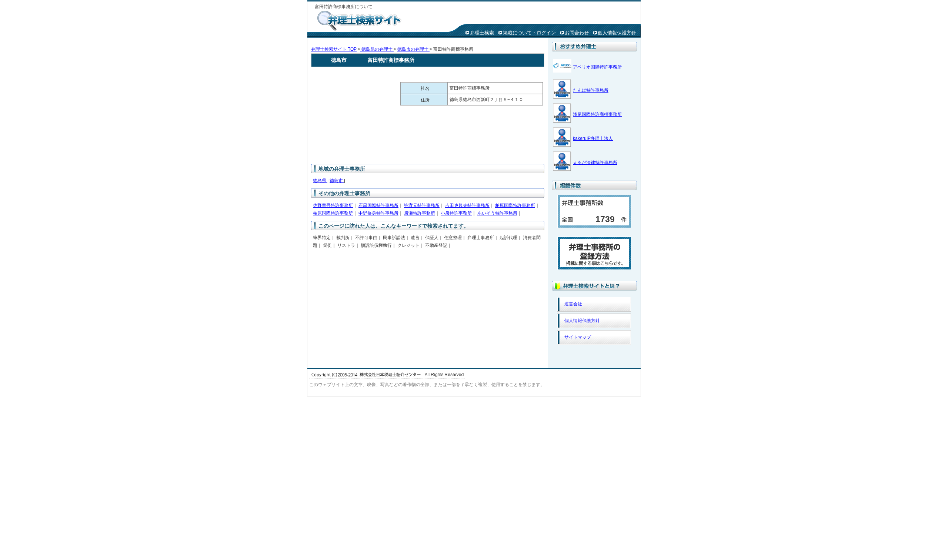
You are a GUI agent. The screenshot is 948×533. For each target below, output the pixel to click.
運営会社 (573, 303)
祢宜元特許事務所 (422, 205)
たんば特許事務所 (590, 90)
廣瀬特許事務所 (419, 213)
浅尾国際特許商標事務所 (597, 114)
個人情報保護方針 (617, 33)
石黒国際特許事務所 (378, 205)
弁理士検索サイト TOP (334, 49)
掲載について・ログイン (529, 33)
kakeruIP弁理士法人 (593, 138)
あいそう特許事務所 (497, 213)
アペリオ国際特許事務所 (597, 67)
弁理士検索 (482, 33)
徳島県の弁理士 (377, 49)
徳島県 (320, 180)
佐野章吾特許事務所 (333, 205)
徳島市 (337, 180)
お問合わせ (577, 33)
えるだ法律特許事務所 (595, 162)
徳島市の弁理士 (413, 49)
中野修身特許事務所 (378, 213)
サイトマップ (577, 337)
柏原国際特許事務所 (515, 205)
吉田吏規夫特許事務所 (467, 205)
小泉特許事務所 (456, 213)
